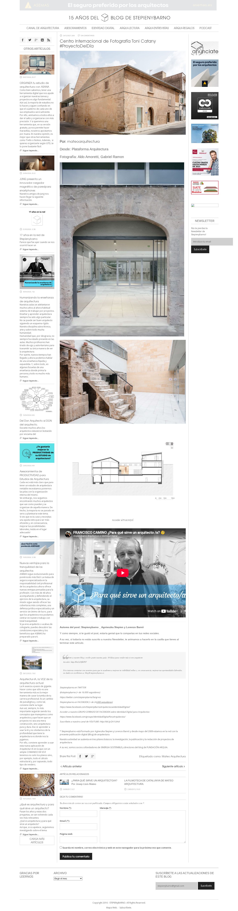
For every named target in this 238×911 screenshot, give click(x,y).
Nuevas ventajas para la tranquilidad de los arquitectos (34, 566)
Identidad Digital (103, 28)
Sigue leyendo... (31, 150)
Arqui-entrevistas (157, 28)
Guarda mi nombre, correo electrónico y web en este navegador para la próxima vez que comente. (117, 847)
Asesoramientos (75, 28)
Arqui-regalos (184, 28)
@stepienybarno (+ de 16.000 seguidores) (80, 692)
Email (65, 820)
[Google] (93, 756)
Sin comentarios (87, 36)
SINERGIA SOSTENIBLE (111, 747)
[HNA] (204, 161)
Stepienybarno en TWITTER (73, 687)
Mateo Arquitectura (174, 756)
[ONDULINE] (204, 187)
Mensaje (105, 808)
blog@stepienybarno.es (94, 673)
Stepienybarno (90, 627)
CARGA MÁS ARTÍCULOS (37, 840)
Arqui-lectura (130, 28)
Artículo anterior (72, 766)
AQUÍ (130, 520)
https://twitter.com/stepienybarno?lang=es (80, 697)
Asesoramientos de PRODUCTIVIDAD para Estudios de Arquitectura (34, 475)
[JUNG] (204, 105)
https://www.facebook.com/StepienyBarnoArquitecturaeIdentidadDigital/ (95, 706)
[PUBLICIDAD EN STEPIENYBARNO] (204, 48)
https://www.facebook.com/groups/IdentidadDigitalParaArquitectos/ (92, 716)
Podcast (205, 28)
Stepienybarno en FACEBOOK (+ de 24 (86, 702)
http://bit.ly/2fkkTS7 (79, 662)
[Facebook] (80, 756)
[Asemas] (119, 5)
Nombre (65, 808)
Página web (66, 834)
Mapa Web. (111, 907)
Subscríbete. (126, 907)
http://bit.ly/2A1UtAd (110, 721)
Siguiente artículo (172, 766)
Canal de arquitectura (42, 28)
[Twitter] (86, 756)
